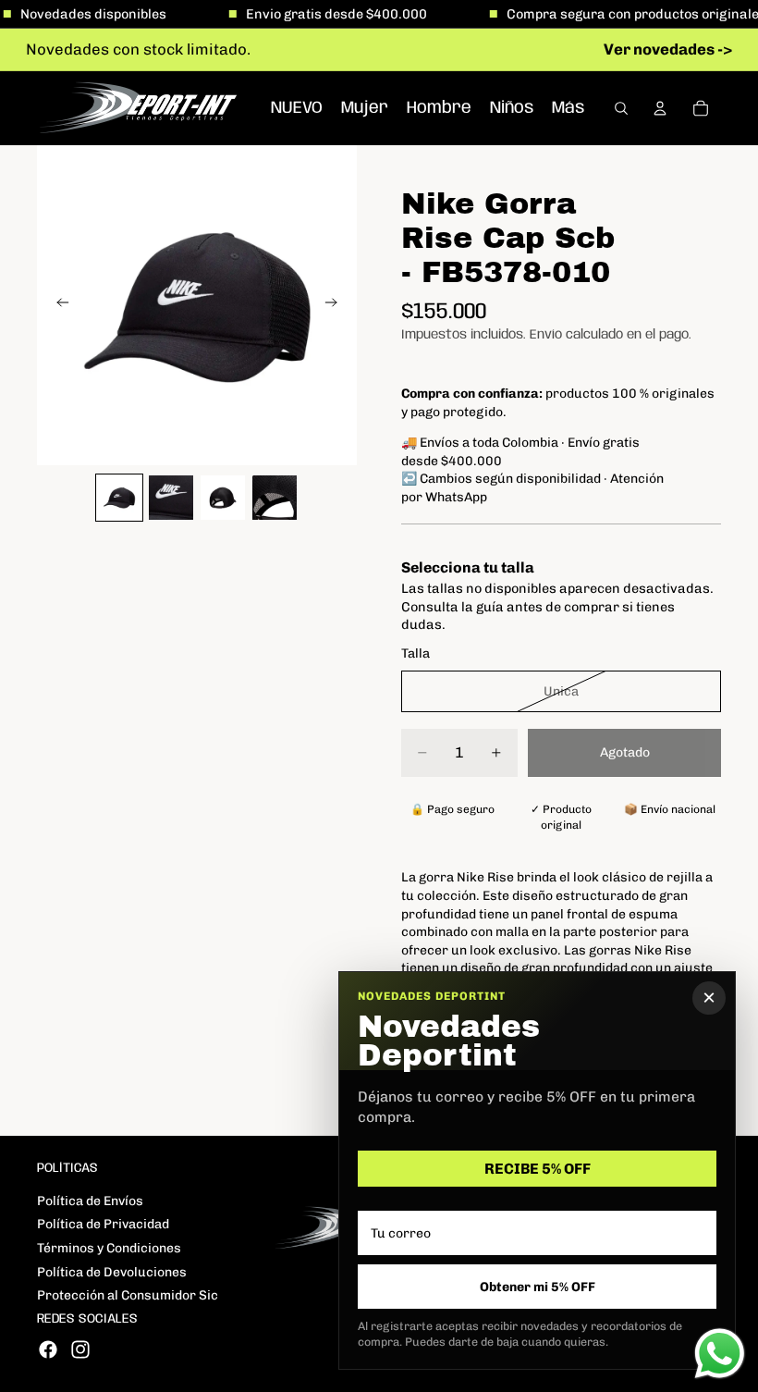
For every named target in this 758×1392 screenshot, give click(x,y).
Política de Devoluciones (112, 1272)
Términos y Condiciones (109, 1248)
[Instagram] (80, 1349)
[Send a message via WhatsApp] (720, 1353)
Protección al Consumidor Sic (127, 1295)
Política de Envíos (90, 1201)
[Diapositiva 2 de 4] (171, 497)
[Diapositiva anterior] (57, 305)
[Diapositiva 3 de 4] (223, 497)
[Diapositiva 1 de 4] (119, 497)
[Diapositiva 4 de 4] (274, 497)
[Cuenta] (660, 108)
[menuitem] (568, 107)
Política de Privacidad (103, 1224)
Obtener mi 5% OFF (537, 1287)
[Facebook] (48, 1349)
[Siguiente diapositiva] (336, 305)
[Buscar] (621, 108)
